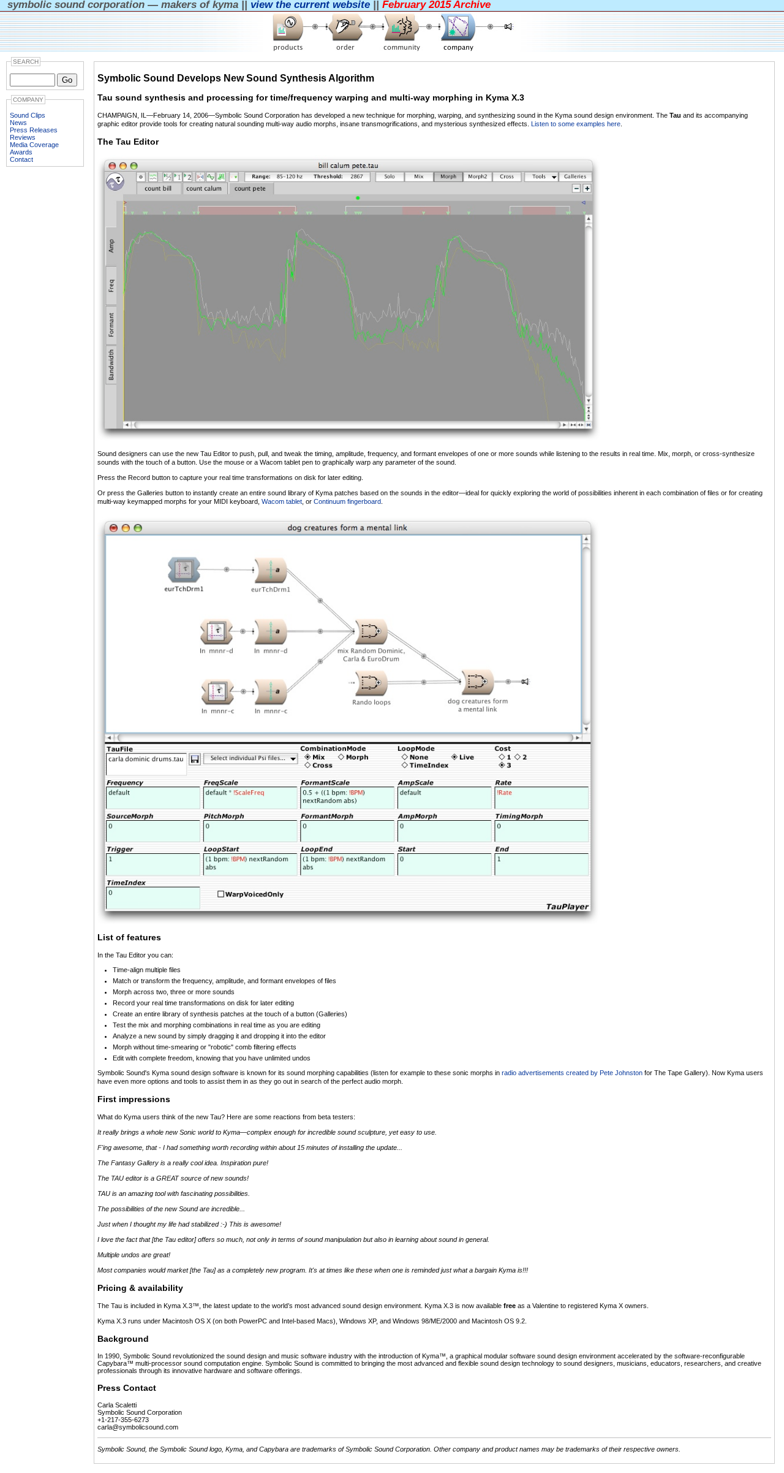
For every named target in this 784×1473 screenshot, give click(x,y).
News (18, 122)
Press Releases (34, 130)
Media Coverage (34, 144)
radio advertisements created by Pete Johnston (572, 1072)
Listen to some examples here (575, 124)
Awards (21, 152)
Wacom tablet (282, 501)
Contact (21, 159)
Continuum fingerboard (347, 501)
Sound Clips (27, 115)
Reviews (23, 137)
